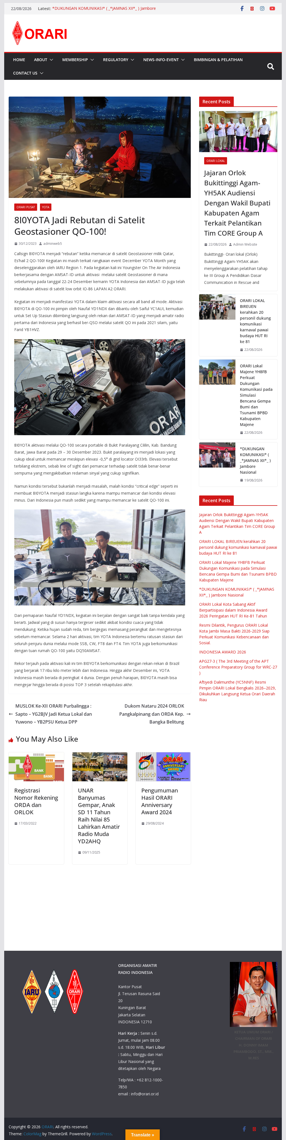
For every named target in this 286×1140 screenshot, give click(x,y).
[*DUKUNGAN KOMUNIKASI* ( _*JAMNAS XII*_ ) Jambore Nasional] (217, 464)
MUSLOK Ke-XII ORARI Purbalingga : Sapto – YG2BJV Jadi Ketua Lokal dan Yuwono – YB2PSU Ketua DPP (53, 714)
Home (19, 59)
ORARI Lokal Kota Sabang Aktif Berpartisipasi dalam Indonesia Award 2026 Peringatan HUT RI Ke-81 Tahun (233, 610)
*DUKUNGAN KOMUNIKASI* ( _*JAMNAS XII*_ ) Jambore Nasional (255, 460)
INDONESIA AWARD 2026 (222, 652)
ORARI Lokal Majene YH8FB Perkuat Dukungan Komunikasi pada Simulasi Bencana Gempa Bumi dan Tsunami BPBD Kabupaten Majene (256, 395)
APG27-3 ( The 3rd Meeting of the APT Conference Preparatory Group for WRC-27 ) (238, 667)
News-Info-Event (161, 59)
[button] (50, 60)
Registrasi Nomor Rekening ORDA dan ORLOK (36, 801)
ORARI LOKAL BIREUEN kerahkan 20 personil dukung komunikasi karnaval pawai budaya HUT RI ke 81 (255, 321)
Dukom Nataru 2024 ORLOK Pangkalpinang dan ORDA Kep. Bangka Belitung (151, 714)
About (40, 59)
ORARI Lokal (215, 161)
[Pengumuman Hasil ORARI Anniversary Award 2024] (163, 756)
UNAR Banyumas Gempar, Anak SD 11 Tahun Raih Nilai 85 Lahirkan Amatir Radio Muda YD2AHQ (99, 816)
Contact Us (25, 73)
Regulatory (115, 59)
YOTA (45, 207)
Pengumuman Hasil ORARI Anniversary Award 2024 (159, 801)
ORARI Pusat (25, 207)
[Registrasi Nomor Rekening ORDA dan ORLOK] (36, 756)
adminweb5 (52, 243)
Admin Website (245, 244)
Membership (75, 59)
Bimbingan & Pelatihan (218, 59)
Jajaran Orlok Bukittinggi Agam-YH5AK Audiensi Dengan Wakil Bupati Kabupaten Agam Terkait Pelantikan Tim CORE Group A (237, 203)
